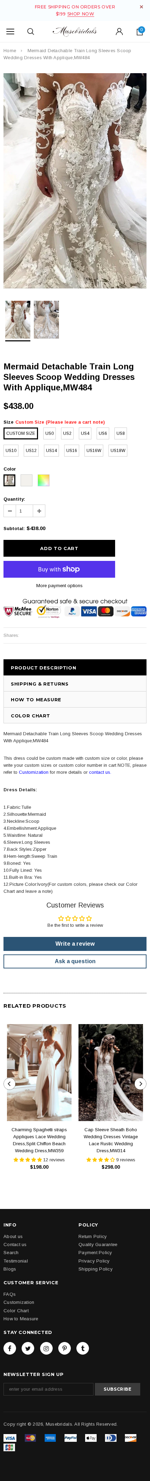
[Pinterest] (64, 1348)
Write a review (75, 944)
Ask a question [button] (75, 961)
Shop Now (81, 13)
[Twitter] (28, 1348)
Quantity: (14, 499)
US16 (71, 450)
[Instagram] (46, 1348)
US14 (51, 450)
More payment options (59, 585)
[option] (75, 180)
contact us (99, 772)
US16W (94, 450)
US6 (103, 433)
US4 (85, 433)
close (141, 6)
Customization (33, 772)
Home (9, 50)
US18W (118, 450)
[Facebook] (9, 1348)
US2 (67, 433)
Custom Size (20, 433)
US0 (49, 433)
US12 (31, 450)
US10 (11, 450)
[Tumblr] (82, 1348)
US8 (121, 433)
